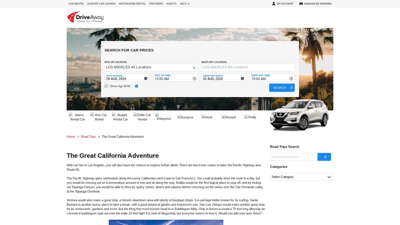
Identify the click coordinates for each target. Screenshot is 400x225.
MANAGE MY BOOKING (318, 3)
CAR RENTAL (76, 3)
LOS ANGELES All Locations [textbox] (128, 67)
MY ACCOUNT (285, 3)
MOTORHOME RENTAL (132, 3)
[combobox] (175, 77)
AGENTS (171, 3)
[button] (194, 67)
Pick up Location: (116, 62)
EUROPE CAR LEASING (102, 3)
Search (279, 87)
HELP (183, 3)
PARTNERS (156, 3)
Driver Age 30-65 (120, 86)
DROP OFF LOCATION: (214, 62)
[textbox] (248, 67)
